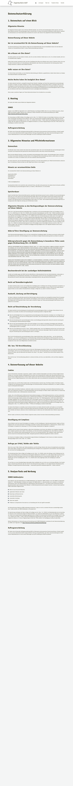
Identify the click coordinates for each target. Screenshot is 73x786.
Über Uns (47, 2)
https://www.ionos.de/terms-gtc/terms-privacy (18, 113)
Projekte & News (55, 2)
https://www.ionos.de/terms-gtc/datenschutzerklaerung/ (34, 522)
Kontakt (62, 2)
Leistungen (41, 2)
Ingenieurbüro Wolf (35, 3)
